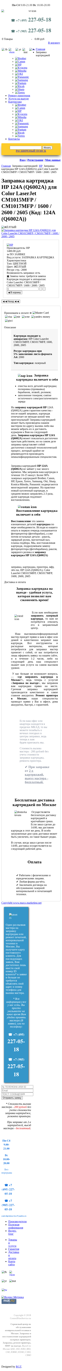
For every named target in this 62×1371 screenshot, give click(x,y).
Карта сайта (11, 1263)
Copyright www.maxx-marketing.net (21, 902)
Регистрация (35, 160)
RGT (18, 1366)
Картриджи (15, 101)
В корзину (54, 42)
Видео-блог (12, 1232)
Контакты (14, 138)
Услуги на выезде (18, 98)
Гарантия (13, 1249)
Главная (40, 49)
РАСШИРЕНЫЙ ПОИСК (31, 150)
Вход (22, 160)
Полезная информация (15, 1226)
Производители (17, 1221)
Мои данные (53, 160)
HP (40, 165)
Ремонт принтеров (19, 95)
